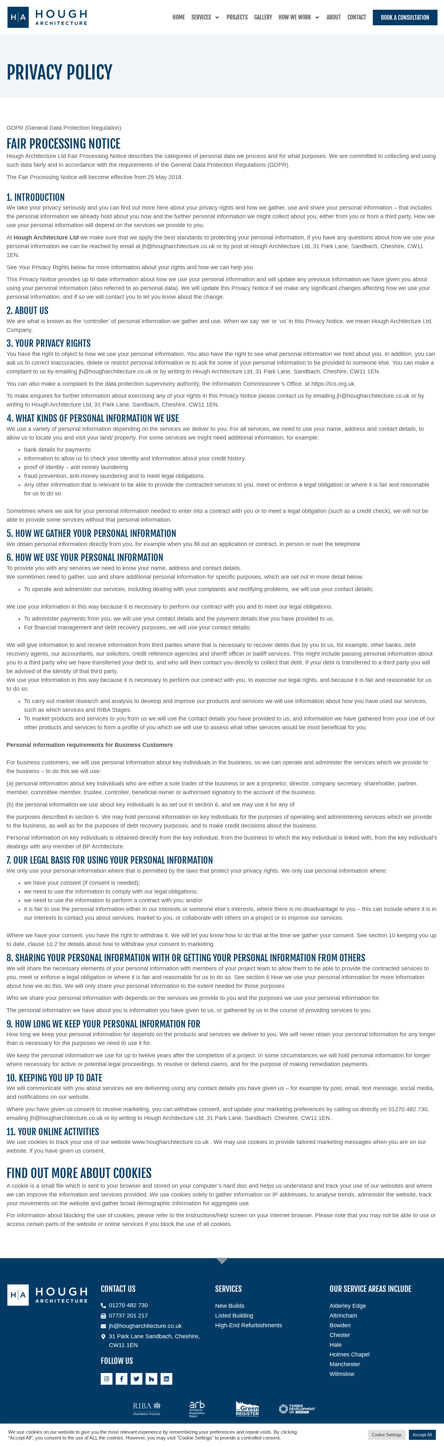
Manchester (345, 1364)
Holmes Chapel (350, 1354)
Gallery (263, 17)
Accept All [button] (422, 1434)
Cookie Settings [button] (387, 1434)
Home (179, 17)
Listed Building (234, 1315)
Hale (336, 1345)
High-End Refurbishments (248, 1325)
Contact (356, 17)
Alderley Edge (348, 1306)
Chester (340, 1335)
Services (201, 17)
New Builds (229, 1306)
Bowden (340, 1325)
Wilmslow (342, 1374)
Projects (237, 17)
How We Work (295, 17)
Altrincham (343, 1315)
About (334, 17)
